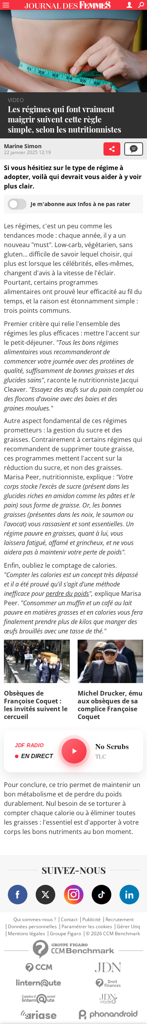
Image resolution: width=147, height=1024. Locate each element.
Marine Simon (23, 146)
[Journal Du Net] (108, 967)
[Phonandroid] (108, 1014)
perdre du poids (67, 593)
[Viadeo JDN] (108, 999)
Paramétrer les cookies (87, 926)
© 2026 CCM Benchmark (113, 933)
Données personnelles (32, 926)
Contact (69, 919)
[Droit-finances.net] (108, 983)
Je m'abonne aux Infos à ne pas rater (80, 204)
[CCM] (39, 968)
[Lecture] (74, 751)
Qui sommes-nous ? (34, 919)
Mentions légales (26, 933)
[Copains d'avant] (39, 999)
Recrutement (119, 919)
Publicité (91, 919)
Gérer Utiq (128, 926)
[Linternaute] (39, 983)
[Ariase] (39, 1014)
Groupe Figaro (65, 933)
